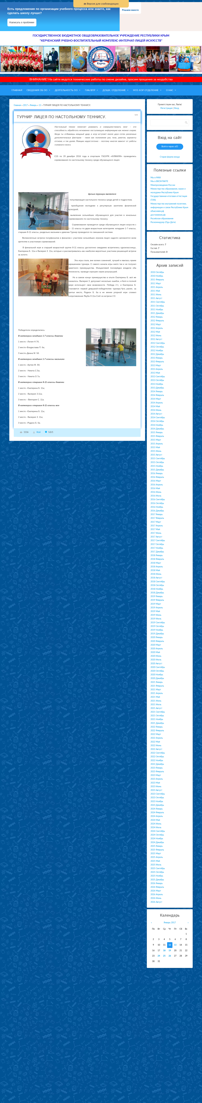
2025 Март (156, 854)
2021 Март (156, 690)
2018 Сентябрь (158, 582)
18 (164, 951)
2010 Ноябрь (157, 276)
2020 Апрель (157, 649)
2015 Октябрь (157, 462)
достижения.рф (158, 215)
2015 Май (155, 447)
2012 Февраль (157, 321)
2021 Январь (157, 682)
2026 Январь (157, 883)
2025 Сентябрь (158, 868)
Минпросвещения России (163, 185)
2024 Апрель (157, 816)
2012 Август (156, 339)
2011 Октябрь (157, 306)
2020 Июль (156, 660)
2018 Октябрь (157, 585)
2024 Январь (157, 809)
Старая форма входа (170, 157)
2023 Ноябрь (157, 801)
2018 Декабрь (157, 593)
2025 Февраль (157, 850)
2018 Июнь (156, 574)
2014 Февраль (157, 395)
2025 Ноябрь (157, 876)
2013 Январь (157, 358)
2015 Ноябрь (157, 466)
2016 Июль (156, 496)
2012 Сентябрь (158, 343)
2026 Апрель (157, 895)
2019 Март (156, 604)
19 (170, 951)
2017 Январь (157, 514)
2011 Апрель (157, 287)
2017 (25, 105)
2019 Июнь (156, 615)
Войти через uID (169, 147)
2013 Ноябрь (157, 384)
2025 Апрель (157, 857)
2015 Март (156, 440)
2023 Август (156, 790)
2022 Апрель (157, 738)
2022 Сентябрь (158, 753)
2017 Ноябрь (157, 548)
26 (170, 956)
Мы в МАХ (156, 178)
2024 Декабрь (157, 842)
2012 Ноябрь (157, 351)
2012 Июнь (156, 336)
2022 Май (155, 742)
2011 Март (156, 284)
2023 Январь (157, 768)
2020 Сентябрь (158, 667)
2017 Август (156, 537)
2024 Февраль (157, 813)
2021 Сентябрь (158, 712)
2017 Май (155, 529)
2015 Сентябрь (158, 459)
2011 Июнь (156, 295)
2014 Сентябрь (158, 418)
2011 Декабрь (157, 313)
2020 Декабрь (157, 678)
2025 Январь (157, 846)
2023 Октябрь (157, 798)
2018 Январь (157, 555)
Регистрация (166, 108)
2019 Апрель (157, 608)
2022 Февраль (157, 731)
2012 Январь (157, 317)
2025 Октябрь (157, 872)
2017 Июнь (156, 533)
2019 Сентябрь (158, 623)
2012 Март (156, 325)
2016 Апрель (157, 485)
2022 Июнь (156, 746)
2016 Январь (157, 474)
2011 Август (156, 298)
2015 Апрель (157, 444)
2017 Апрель (157, 526)
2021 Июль (156, 705)
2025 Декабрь (157, 880)
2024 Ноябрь (157, 839)
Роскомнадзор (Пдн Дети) (163, 222)
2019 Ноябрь (157, 630)
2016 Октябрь (157, 503)
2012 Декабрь (157, 354)
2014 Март (156, 399)
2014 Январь (157, 392)
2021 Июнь (156, 701)
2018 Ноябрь (157, 589)
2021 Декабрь (157, 723)
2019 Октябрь (157, 626)
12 (40, 105)
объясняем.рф (157, 211)
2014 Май (155, 406)
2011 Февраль (157, 280)
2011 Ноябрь (157, 310)
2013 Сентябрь (158, 377)
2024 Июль (156, 828)
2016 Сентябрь (158, 500)
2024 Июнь (156, 824)
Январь (33, 105)
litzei (39, 432)
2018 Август (156, 578)
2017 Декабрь (157, 552)
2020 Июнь (156, 656)
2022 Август (156, 749)
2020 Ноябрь (157, 675)
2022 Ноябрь (157, 760)
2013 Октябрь (157, 380)
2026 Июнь (156, 898)
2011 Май (155, 291)
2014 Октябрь (157, 421)
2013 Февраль (157, 362)
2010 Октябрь (157, 272)
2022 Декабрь (157, 764)
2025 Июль (156, 865)
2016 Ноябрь (157, 507)
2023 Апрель (157, 779)
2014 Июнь (156, 410)
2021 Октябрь (157, 716)
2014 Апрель (157, 403)
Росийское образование (162, 219)
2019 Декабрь (157, 634)
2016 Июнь (156, 492)
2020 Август (156, 664)
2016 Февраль (157, 477)
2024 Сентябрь (158, 831)
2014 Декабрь (157, 429)
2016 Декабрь (157, 511)
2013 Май (155, 373)
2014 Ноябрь (157, 425)
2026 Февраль (157, 887)
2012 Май (155, 332)
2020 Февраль (157, 641)
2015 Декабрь (157, 470)
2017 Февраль (157, 518)
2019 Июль (156, 619)
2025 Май (155, 861)
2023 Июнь (156, 787)
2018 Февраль (157, 559)
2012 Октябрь (157, 347)
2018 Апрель (157, 567)
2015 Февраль (157, 436)
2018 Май (155, 570)
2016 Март (156, 481)
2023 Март (156, 775)
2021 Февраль (157, 686)
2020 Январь (157, 637)
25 (164, 956)
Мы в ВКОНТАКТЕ (159, 181)
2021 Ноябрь (157, 719)
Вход (176, 108)
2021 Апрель (157, 693)
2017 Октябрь (157, 544)
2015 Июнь (156, 451)
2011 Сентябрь (158, 302)
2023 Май (155, 783)
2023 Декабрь (157, 805)
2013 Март (156, 366)
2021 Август (156, 708)
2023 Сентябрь (158, 794)
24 (159, 956)
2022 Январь (157, 727)
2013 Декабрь (157, 388)
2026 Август (156, 902)
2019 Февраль (157, 600)
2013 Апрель (157, 369)
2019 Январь (157, 596)
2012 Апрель (157, 328)
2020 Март (156, 645)
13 (175, 945)
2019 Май (155, 611)
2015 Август (156, 455)
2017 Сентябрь (158, 541)
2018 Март (156, 563)
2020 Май (155, 652)
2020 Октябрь (157, 671)
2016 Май (155, 488)
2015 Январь (157, 433)
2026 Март (156, 891)
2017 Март (156, 522)
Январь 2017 (170, 923)
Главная (17, 105)
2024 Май (155, 820)
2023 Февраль (157, 772)
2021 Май (155, 697)
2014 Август (156, 414)
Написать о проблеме (21, 22)
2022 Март (156, 734)
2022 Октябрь (157, 757)
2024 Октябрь (157, 835)
